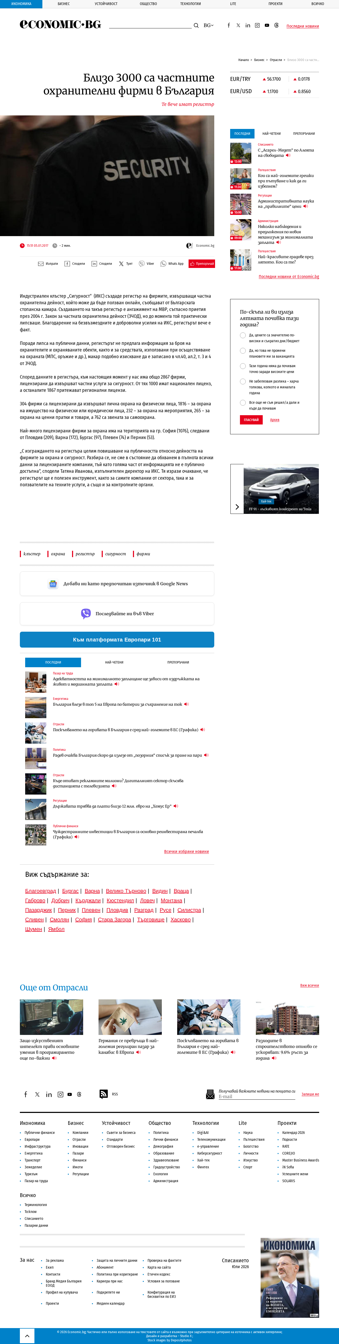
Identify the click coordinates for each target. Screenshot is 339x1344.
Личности (250, 1153)
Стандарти (115, 1139)
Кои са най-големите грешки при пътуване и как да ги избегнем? (286, 181)
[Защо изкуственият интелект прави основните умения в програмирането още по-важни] (51, 1017)
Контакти (53, 1274)
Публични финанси (40, 1132)
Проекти (276, 4)
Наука (248, 1132)
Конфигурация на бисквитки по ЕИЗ (162, 1294)
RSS (115, 1094)
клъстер (32, 553)
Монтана (171, 900)
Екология (160, 1174)
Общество (148, 4)
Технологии (190, 4)
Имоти (78, 1167)
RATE (285, 1146)
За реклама (55, 1260)
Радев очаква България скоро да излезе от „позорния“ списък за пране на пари (128, 755)
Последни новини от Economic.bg (289, 277)
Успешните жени (295, 1174)
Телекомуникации (211, 1139)
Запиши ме (310, 1094)
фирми (143, 553)
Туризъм (31, 1174)
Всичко (317, 4)
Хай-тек (266, 502)
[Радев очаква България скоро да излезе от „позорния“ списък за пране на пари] (35, 758)
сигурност (115, 553)
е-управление (208, 1146)
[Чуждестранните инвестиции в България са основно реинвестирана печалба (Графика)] (35, 835)
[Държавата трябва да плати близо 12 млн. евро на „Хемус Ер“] (35, 809)
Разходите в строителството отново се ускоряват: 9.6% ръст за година (286, 1049)
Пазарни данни (36, 1225)
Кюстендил (120, 900)
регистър (85, 553)
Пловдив (117, 910)
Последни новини (303, 26)
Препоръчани (178, 662)
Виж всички (309, 985)
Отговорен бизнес (121, 1146)
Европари (32, 1139)
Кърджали (88, 900)
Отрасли (276, 60)
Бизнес (64, 4)
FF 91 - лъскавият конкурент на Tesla (280, 509)
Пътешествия (254, 1139)
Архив (274, 420)
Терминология (36, 1205)
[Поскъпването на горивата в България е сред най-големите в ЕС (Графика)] (35, 733)
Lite (233, 4)
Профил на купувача (62, 1292)
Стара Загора (114, 919)
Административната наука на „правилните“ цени (286, 204)
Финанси (80, 1160)
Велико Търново (126, 891)
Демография (163, 1146)
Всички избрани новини (186, 851)
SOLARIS (288, 1181)
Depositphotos (181, 1340)
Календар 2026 (293, 1132)
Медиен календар (110, 1303)
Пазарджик (38, 910)
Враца (181, 891)
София (83, 919)
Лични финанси (165, 1139)
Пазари (78, 1153)
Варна (92, 891)
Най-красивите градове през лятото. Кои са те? (285, 259)
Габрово (35, 900)
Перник (67, 910)
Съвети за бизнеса (121, 1132)
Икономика (21, 4)
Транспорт (33, 1160)
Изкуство (250, 1160)
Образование (163, 1153)
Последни (53, 662)
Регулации (81, 1174)
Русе (165, 910)
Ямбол (56, 929)
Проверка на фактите (164, 1260)
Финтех (203, 1167)
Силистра (189, 910)
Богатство (250, 1146)
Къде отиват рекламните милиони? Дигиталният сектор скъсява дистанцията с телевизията (118, 783)
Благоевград (40, 891)
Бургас (70, 891)
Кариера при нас (110, 1281)
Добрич (60, 900)
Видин (160, 891)
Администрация (165, 1181)
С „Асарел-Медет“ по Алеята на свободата (286, 153)
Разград (144, 910)
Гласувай (251, 420)
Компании (80, 1132)
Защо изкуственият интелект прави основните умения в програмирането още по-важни (49, 1049)
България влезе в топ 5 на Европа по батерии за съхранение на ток (118, 704)
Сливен (34, 919)
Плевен (91, 910)
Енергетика (34, 1153)
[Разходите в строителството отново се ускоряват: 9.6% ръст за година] (287, 1017)
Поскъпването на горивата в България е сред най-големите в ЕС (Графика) (126, 729)
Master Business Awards (300, 1160)
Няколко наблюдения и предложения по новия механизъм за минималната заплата (285, 234)
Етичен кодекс (159, 1274)
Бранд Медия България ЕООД (64, 1283)
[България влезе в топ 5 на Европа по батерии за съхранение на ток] (35, 707)
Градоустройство (166, 1167)
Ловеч (147, 900)
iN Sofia (288, 1167)
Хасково (181, 919)
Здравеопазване (166, 1160)
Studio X (185, 1336)
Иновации (80, 1146)
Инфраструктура (38, 1146)
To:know (31, 1211)
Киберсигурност (209, 1153)
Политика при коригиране (117, 1274)
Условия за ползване (164, 1281)
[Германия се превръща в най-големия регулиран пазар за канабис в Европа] (130, 1017)
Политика (161, 1132)
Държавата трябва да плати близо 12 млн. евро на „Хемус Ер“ (112, 806)
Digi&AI (203, 1132)
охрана (58, 553)
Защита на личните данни (117, 1260)
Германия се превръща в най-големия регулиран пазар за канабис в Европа (129, 1046)
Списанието (34, 1218)
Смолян (59, 919)
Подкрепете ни (108, 1292)
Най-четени (114, 662)
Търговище (150, 919)
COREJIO (288, 1153)
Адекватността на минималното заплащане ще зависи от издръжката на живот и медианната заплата (126, 682)
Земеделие (33, 1167)
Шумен (33, 929)
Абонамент (105, 1267)
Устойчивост (106, 4)
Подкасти (289, 1139)
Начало (243, 60)
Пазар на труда (36, 1181)
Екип (49, 1267)
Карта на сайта (159, 1267)
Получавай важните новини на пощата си (257, 1091)
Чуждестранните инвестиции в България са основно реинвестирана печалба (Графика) (128, 834)
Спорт (247, 1167)
